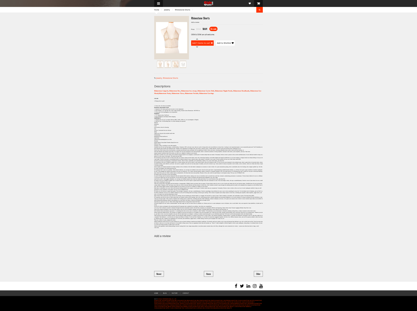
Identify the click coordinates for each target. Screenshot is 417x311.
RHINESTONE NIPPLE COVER (166, 308)
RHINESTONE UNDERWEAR (223, 300)
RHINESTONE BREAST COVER (230, 306)
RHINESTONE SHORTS (218, 305)
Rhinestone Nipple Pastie (223, 91)
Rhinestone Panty (165, 93)
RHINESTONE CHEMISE (168, 305)
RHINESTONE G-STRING (164, 302)
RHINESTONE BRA (184, 300)
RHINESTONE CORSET (206, 305)
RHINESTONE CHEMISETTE (181, 305)
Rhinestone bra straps (189, 91)
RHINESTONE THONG (236, 300)
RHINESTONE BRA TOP (173, 300)
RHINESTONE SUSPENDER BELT (197, 308)
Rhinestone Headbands (241, 91)
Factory (175, 293)
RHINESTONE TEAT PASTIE (215, 306)
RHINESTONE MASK (214, 302)
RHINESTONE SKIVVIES (231, 305)
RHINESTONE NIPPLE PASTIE (200, 306)
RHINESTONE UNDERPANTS (247, 303)
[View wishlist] (249, 3)
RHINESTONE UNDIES (240, 302)
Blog (165, 293)
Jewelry (167, 10)
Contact (186, 293)
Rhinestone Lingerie (161, 91)
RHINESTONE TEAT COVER (181, 308)
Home (156, 10)
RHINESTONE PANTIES (209, 300)
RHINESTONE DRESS (194, 305)
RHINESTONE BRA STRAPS (196, 300)
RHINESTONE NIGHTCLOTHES (214, 303)
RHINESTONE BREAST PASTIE (167, 306)
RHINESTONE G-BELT (176, 302)
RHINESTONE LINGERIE (160, 300)
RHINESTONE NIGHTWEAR (165, 303)
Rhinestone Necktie (191, 93)
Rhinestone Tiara (178, 93)
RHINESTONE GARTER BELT (226, 302)
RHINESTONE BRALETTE (225, 308)
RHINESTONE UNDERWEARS (189, 302)
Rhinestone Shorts (182, 10)
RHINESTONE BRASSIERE (212, 308)
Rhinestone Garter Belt (206, 91)
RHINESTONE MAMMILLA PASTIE (184, 306)
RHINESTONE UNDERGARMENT (230, 303)
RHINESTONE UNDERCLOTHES (180, 303)
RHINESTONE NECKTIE (248, 300)
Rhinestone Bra (174, 91)
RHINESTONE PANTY (203, 302)
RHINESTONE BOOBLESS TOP (245, 305)
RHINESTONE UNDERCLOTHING (197, 303)
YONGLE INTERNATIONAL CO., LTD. (167, 299)
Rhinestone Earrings (206, 93)
